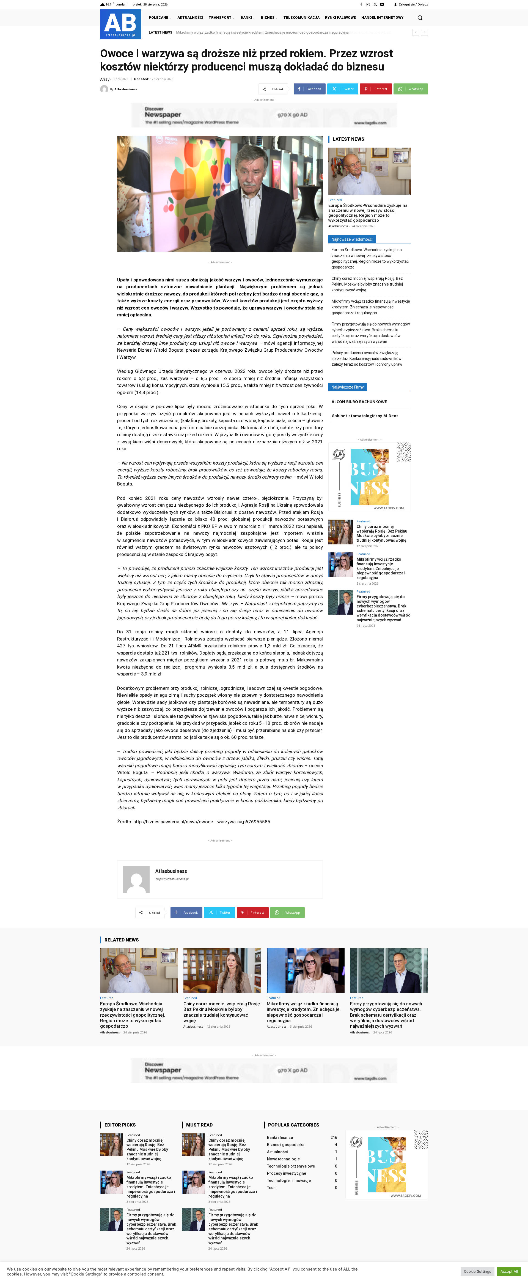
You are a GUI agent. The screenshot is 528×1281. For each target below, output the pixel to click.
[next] (424, 32)
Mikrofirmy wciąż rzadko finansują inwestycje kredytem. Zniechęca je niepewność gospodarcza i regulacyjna (371, 307)
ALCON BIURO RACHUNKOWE (359, 401)
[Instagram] (368, 4)
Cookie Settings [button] (477, 1271)
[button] (420, 18)
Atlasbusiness (125, 89)
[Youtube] (382, 4)
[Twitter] (375, 4)
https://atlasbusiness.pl (171, 879)
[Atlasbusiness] (105, 89)
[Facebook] (361, 4)
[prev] (415, 32)
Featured (335, 199)
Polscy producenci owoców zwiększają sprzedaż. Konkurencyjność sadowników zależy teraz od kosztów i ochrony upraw (367, 359)
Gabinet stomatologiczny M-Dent (365, 415)
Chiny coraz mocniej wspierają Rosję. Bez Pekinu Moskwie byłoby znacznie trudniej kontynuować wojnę (367, 284)
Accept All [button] (509, 1271)
